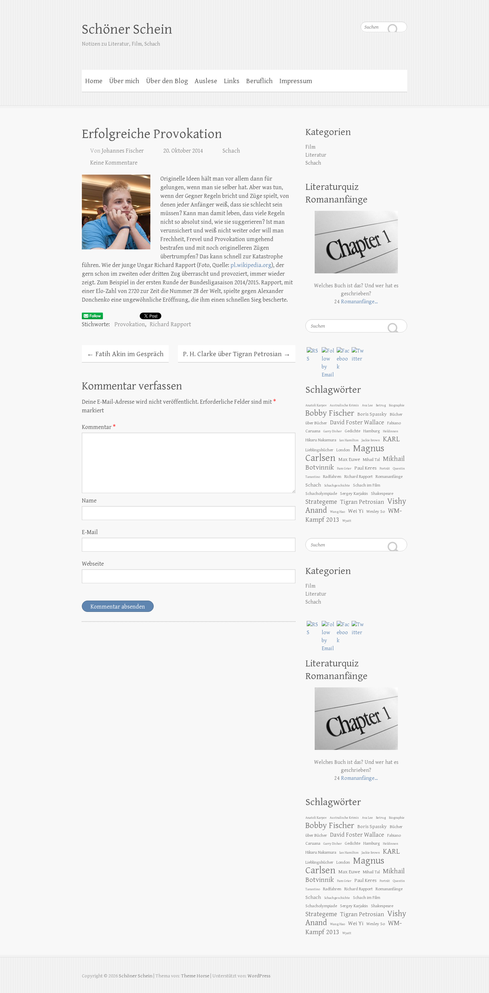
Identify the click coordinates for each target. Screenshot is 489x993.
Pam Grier (344, 469)
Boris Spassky (372, 414)
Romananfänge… (359, 302)
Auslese (206, 81)
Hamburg (371, 431)
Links (232, 81)
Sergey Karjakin (354, 493)
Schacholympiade (321, 493)
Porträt (385, 469)
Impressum (295, 81)
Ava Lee (367, 405)
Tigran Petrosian (362, 501)
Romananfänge (389, 476)
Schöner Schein (127, 29)
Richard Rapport (170, 324)
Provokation (129, 324)
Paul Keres (365, 468)
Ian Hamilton (349, 440)
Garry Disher (332, 431)
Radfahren (332, 476)
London (343, 450)
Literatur (315, 155)
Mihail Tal (371, 459)
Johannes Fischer (123, 150)
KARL (391, 439)
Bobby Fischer (329, 413)
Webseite (93, 563)
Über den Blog (167, 81)
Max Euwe (349, 459)
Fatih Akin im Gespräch (125, 354)
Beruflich (259, 81)
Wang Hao (337, 512)
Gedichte (352, 431)
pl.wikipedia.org (251, 265)
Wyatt (346, 521)
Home (93, 81)
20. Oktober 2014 (183, 150)
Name (89, 500)
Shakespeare (382, 493)
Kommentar (99, 427)
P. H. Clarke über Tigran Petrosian (236, 354)
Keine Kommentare (113, 162)
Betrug (381, 405)
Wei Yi (355, 511)
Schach (231, 150)
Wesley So (375, 511)
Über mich (124, 81)
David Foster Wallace (357, 422)
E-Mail (90, 532)
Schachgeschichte (337, 486)
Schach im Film (366, 485)
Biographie (397, 405)
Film (310, 147)
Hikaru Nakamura (320, 440)
